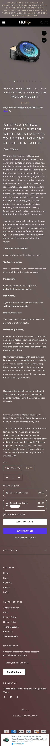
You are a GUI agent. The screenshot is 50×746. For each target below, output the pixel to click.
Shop (5, 578)
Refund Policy (9, 622)
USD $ (24, 710)
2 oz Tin (29, 468)
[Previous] (9, 81)
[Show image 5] (26, 81)
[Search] (41, 22)
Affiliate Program (11, 607)
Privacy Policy (9, 617)
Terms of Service (11, 626)
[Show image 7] (32, 81)
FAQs (5, 592)
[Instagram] (11, 697)
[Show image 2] (17, 81)
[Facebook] (4, 697)
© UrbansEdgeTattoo (25, 716)
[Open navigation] (3, 22)
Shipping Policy (10, 636)
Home (6, 573)
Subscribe (14, 672)
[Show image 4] (23, 81)
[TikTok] (17, 697)
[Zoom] (44, 33)
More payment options (25, 537)
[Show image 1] (14, 81)
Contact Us (8, 631)
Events (6, 587)
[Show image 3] (20, 81)
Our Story (7, 582)
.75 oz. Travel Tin (13, 468)
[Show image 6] (29, 81)
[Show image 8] (35, 81)
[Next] (40, 81)
